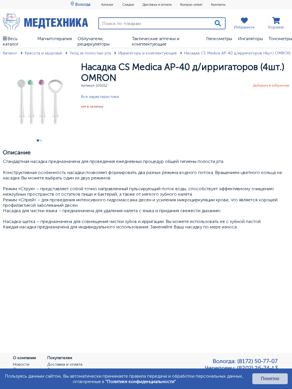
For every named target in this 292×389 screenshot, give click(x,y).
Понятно (270, 378)
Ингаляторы (250, 38)
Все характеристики (100, 96)
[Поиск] (218, 23)
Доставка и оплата (157, 5)
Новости (21, 364)
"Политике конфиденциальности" (141, 381)
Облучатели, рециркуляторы (94, 41)
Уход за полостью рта (91, 53)
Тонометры (280, 38)
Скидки (128, 5)
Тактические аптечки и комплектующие (155, 41)
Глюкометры (219, 38)
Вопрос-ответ (191, 5)
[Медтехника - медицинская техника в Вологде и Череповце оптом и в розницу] (45, 22)
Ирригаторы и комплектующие (148, 53)
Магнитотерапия (54, 38)
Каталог (107, 5)
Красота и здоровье (44, 53)
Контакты (218, 5)
